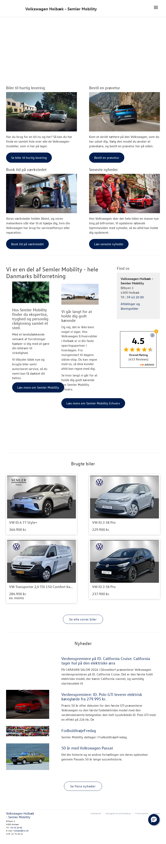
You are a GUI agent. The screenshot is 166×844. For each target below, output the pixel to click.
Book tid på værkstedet (26, 169)
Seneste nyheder (103, 169)
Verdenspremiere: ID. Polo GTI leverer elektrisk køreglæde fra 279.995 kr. (101, 696)
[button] (154, 819)
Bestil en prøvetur (104, 87)
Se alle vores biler (83, 619)
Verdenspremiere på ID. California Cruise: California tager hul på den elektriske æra (105, 660)
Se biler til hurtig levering (29, 158)
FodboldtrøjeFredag (78, 730)
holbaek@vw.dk (21, 830)
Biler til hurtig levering (25, 87)
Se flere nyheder (83, 786)
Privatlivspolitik (141, 813)
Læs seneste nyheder (108, 244)
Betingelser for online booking (118, 813)
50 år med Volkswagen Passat (87, 747)
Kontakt (156, 813)
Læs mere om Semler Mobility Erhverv (93, 403)
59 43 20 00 (135, 297)
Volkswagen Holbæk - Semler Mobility (61, 8)
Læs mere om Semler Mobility (38, 387)
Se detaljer (41, 504)
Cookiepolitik (95, 813)
